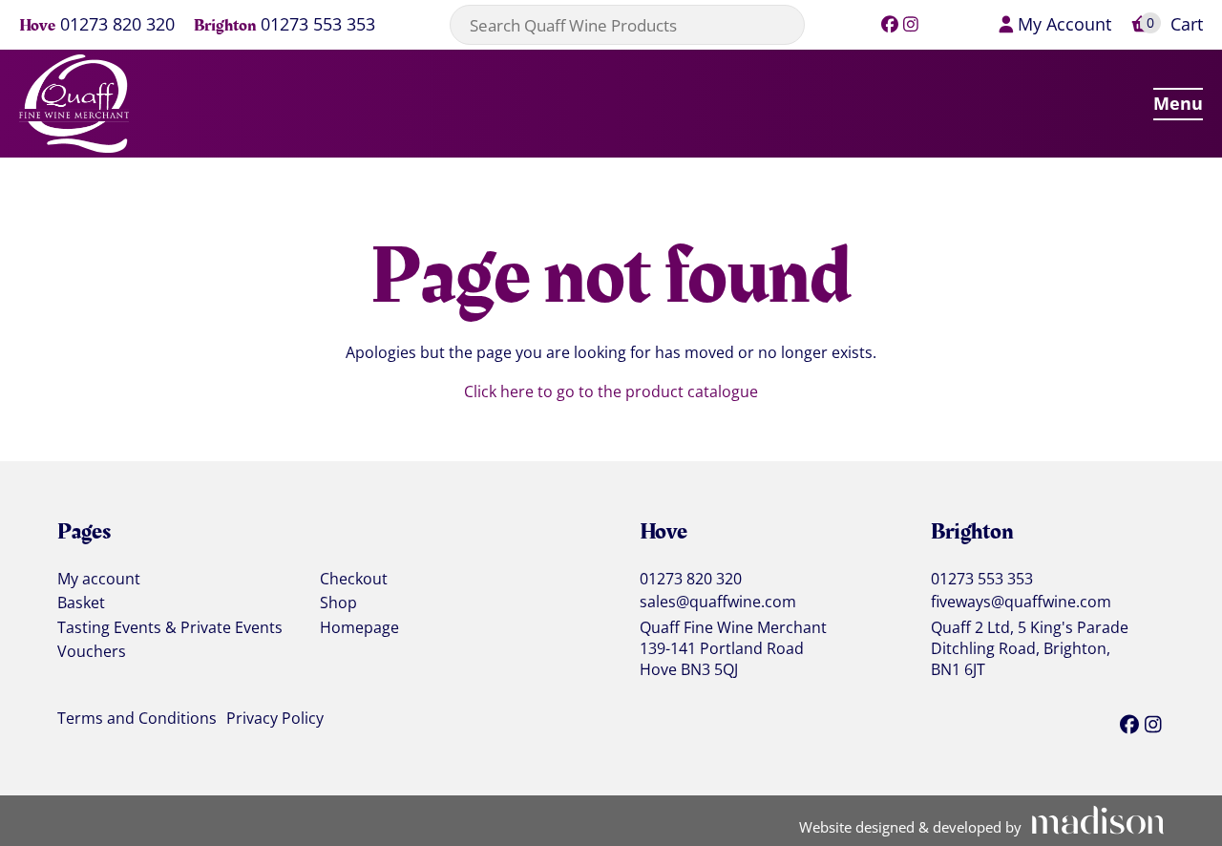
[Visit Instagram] (911, 23)
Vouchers (91, 652)
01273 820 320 (117, 25)
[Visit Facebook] (889, 23)
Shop (338, 603)
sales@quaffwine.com (718, 602)
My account (98, 579)
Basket (81, 603)
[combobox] (627, 25)
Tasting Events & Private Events (170, 628)
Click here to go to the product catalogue (611, 391)
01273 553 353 (318, 25)
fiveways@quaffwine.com (1021, 602)
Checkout (354, 579)
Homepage (359, 628)
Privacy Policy (275, 719)
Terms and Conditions (137, 719)
